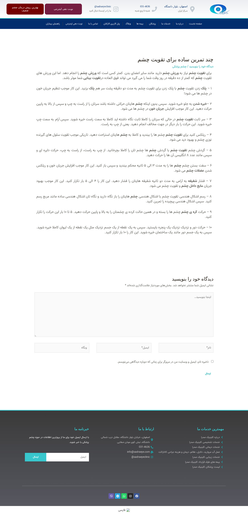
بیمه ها (140, 24)
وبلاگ (128, 24)
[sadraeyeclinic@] (116, 9)
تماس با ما (93, 24)
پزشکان (152, 24)
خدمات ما (165, 24)
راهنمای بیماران (53, 24)
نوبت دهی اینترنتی (63, 9)
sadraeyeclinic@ (102, 6)
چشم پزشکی (179, 66)
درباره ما (179, 24)
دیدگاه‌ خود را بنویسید (201, 66)
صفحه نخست (195, 24)
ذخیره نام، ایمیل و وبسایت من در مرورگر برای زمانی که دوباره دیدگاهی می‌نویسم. (163, 362)
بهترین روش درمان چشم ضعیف (25, 9)
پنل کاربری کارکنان (111, 24)
